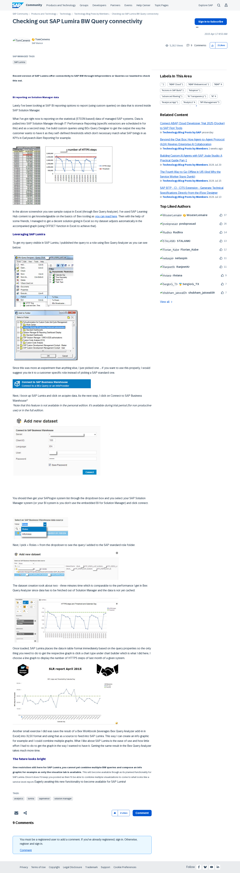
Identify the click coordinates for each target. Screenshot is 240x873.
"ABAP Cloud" (175, 84)
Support (105, 867)
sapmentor (44, 798)
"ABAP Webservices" (197, 84)
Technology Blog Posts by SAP (182, 132)
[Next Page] (196, 105)
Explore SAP (206, 5)
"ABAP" (217, 84)
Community (34, 5)
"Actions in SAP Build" (172, 90)
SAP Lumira (19, 62)
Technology (65, 14)
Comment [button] (142, 812)
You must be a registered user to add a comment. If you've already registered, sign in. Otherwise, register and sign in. (78, 841)
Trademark (91, 867)
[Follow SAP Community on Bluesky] (205, 867)
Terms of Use (38, 867)
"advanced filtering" (171, 96)
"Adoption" (194, 90)
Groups (84, 5)
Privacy (24, 867)
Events (128, 5)
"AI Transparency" (196, 96)
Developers (99, 5)
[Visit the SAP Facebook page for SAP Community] (198, 867)
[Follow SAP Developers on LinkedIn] (217, 867)
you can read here (106, 216)
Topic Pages (161, 5)
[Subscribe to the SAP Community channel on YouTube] (211, 867)
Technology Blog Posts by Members (91, 14)
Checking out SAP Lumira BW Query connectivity (77, 21)
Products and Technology (61, 5)
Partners (115, 5)
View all (165, 301)
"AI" (212, 96)
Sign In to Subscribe (210, 21)
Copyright (54, 867)
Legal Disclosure (72, 867)
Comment (26, 850)
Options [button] (196, 27)
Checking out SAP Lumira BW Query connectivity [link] (135, 14)
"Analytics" (188, 102)
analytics (18, 798)
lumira (31, 798)
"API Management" (209, 102)
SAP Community (20, 14)
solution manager (63, 798)
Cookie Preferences (124, 867)
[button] (212, 45)
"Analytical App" (169, 102)
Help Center (143, 5)
